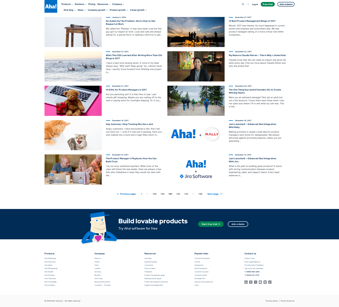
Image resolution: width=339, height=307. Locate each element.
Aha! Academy (49, 285)
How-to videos (149, 268)
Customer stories (201, 275)
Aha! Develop (49, 275)
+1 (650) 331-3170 (251, 275)
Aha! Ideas (48, 265)
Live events (148, 265)
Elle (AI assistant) (201, 268)
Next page (213, 194)
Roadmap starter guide (152, 278)
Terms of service (288, 301)
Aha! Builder (48, 272)
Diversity (98, 272)
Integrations (199, 265)
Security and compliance (204, 282)
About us (98, 258)
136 (200, 194)
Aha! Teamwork (50, 278)
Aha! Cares (99, 278)
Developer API (200, 278)
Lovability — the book (103, 285)
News (80, 10)
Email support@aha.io (252, 262)
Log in (255, 4)
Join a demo (238, 224)
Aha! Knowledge (50, 282)
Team (97, 265)
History (97, 262)
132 (178, 194)
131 (170, 194)
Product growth (118, 10)
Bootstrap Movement (102, 282)
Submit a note (249, 258)
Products (66, 4)
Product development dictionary (156, 282)
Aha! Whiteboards (50, 268)
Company (117, 4)
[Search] (243, 4)
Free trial (268, 4)
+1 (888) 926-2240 (251, 272)
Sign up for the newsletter (253, 268)
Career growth (137, 10)
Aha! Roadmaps (50, 258)
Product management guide (154, 275)
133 (186, 194)
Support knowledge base (153, 285)
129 (154, 194)
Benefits (98, 275)
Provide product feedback (254, 265)
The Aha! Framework (202, 258)
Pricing (91, 4)
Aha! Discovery (50, 262)
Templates (148, 272)
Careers (97, 268)
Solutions (79, 4)
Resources (102, 4)
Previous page (128, 194)
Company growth (96, 10)
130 (162, 194)
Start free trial (209, 224)
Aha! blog (68, 10)
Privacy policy (272, 301)
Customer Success (201, 272)
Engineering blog (150, 262)
